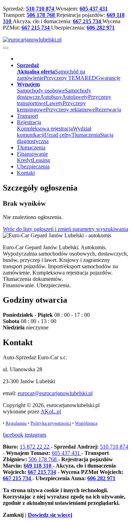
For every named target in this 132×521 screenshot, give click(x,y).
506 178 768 (41, 15)
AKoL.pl (50, 411)
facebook (13, 435)
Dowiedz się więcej (50, 515)
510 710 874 (41, 9)
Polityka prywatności (51, 423)
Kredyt (24, 160)
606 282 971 (101, 28)
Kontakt (26, 173)
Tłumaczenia (85, 135)
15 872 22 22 (35, 447)
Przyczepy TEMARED (70, 78)
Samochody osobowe (41, 91)
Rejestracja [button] (29, 122)
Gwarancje (108, 78)
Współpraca (86, 423)
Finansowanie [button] (32, 154)
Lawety (54, 103)
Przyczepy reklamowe (70, 109)
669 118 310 (38, 466)
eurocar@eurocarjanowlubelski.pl (55, 393)
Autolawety (75, 97)
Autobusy (51, 97)
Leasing (41, 160)
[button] (28, 65)
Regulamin (16, 423)
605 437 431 (94, 9)
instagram (35, 435)
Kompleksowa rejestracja (45, 128)
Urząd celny (57, 135)
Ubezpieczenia (33, 166)
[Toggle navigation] (5, 48)
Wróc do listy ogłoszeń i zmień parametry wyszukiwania (65, 229)
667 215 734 (87, 21)
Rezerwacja (108, 109)
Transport (27, 116)
